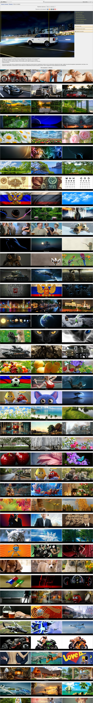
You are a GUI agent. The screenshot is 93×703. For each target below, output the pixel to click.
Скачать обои (78, 26)
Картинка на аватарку (80, 21)
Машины (11, 4)
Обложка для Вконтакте (80, 17)
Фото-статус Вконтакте (80, 15)
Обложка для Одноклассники (81, 19)
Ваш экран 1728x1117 (80, 12)
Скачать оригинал (79, 14)
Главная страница (4, 4)
